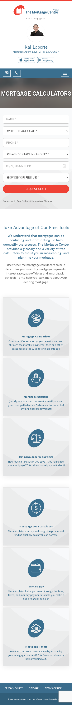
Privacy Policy (14, 688)
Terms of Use (53, 688)
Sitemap (34, 688)
